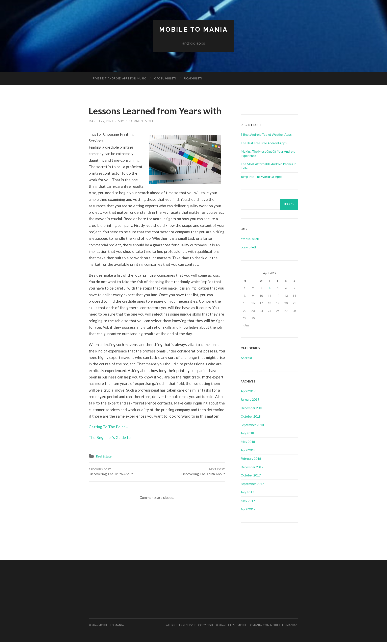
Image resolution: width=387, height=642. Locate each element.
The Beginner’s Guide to (110, 437)
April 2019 (248, 391)
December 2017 (252, 467)
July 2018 (247, 433)
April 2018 (248, 450)
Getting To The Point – (108, 426)
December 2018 (252, 408)
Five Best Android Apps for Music (119, 78)
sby (121, 121)
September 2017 (252, 484)
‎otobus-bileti (165, 78)
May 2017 (248, 500)
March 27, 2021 (101, 121)
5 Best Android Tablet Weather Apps (266, 134)
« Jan (245, 325)
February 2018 (251, 458)
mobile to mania (193, 29)
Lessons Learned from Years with (155, 110)
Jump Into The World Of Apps (261, 176)
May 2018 (248, 441)
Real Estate (103, 456)
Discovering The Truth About (111, 472)
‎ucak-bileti (193, 78)
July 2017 (247, 492)
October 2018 (251, 416)
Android (246, 358)
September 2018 (252, 425)
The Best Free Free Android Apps (264, 143)
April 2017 (248, 509)
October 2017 (251, 475)
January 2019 (250, 399)
